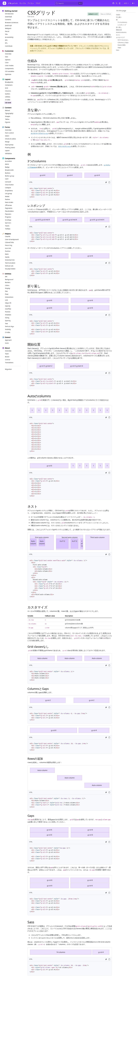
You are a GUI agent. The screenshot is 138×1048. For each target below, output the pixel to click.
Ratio (6, 254)
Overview (8, 54)
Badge (7, 167)
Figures (7, 122)
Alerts (7, 164)
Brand (7, 357)
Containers (8, 85)
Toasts (7, 226)
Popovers (8, 214)
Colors (7, 285)
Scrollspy (8, 220)
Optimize (8, 74)
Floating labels (10, 148)
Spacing (8, 321)
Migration (8, 369)
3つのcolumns (122, 22)
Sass (6, 57)
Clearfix (7, 236)
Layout (7, 150)
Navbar (7, 199)
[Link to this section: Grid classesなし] (50, 646)
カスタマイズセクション (39, 133)
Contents (8, 20)
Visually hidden (10, 269)
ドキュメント (13, 3)
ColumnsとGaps (123, 42)
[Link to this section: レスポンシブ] (46, 205)
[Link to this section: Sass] (36, 922)
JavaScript (8, 25)
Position (7, 251)
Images (7, 116)
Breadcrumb (9, 170)
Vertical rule (9, 266)
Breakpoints (9, 82)
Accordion (8, 161)
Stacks (7, 257)
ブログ (38, 3)
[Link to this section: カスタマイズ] (49, 607)
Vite (6, 34)
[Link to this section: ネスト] (39, 506)
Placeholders (9, 211)
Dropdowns (9, 191)
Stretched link (9, 260)
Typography (9, 113)
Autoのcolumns (121, 32)
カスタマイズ (120, 37)
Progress (8, 217)
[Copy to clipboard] (109, 182)
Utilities (7, 97)
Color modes (9, 65)
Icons (7, 343)
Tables (7, 119)
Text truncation (10, 263)
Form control (9, 133)
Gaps (119, 47)
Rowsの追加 (121, 45)
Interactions (9, 297)
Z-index (7, 100)
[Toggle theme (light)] (133, 3)
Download (8, 17)
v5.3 (126, 3)
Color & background (12, 239)
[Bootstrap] (4, 3)
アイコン (30, 3)
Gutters (7, 94)
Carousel (8, 182)
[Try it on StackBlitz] (106, 182)
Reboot (7, 110)
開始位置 (119, 30)
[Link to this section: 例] (32, 154)
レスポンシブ (122, 25)
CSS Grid (8, 103)
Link (6, 300)
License (7, 360)
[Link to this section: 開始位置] (42, 344)
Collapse (8, 188)
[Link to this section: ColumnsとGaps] (50, 689)
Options (7, 60)
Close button (9, 185)
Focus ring (8, 245)
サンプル (22, 3)
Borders (7, 282)
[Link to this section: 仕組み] (39, 60)
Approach (8, 340)
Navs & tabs (9, 202)
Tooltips (7, 229)
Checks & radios (10, 139)
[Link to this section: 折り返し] (42, 286)
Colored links (9, 242)
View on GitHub (106, 14)
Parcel (7, 31)
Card (6, 179)
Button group (9, 176)
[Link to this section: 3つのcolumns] (47, 161)
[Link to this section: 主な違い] (42, 110)
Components (9, 68)
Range (7, 142)
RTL (6, 43)
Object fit (8, 303)
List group (8, 193)
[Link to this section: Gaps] (35, 816)
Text (6, 323)
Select (7, 136)
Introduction (9, 14)
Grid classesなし (123, 40)
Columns (8, 91)
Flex (6, 291)
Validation (8, 153)
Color (7, 63)
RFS (6, 40)
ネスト (118, 35)
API (6, 277)
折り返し (119, 27)
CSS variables (9, 71)
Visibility (8, 329)
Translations (9, 362)
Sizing (7, 318)
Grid (6, 88)
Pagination (8, 208)
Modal (7, 196)
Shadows (8, 315)
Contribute (8, 46)
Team (7, 354)
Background (9, 279)
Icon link (8, 248)
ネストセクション (64, 146)
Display (7, 288)
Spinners (8, 223)
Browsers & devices (11, 22)
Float (6, 294)
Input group (9, 145)
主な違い (119, 17)
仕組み (118, 15)
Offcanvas (8, 205)
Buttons (7, 173)
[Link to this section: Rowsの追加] (44, 758)
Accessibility (9, 37)
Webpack (8, 28)
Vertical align (9, 326)
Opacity (7, 306)
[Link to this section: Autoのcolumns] (52, 396)
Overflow (8, 309)
